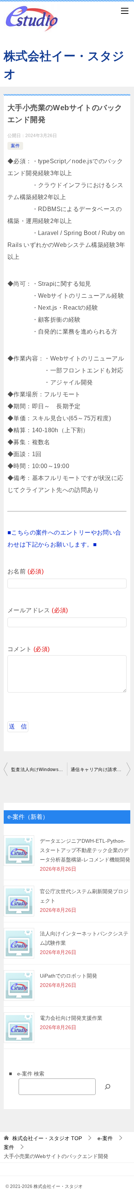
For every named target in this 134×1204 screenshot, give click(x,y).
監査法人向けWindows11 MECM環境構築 (39, 769)
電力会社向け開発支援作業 (71, 1018)
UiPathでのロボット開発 (68, 976)
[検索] (107, 1086)
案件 (15, 145)
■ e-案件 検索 (24, 1074)
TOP (47, 1138)
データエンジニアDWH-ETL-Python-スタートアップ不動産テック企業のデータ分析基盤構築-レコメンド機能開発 (85, 850)
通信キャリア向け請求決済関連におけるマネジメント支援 (100, 769)
